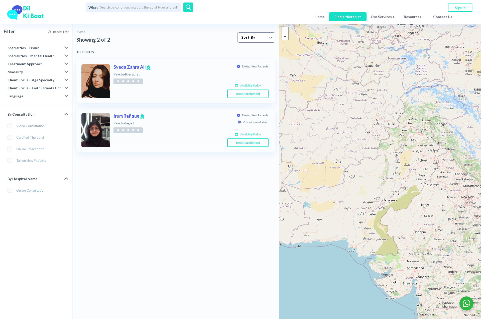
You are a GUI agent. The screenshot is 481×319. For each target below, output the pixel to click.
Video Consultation (30, 126)
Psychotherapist (126, 74)
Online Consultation (30, 190)
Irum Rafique (128, 116)
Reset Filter (61, 32)
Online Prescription (30, 149)
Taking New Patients (31, 160)
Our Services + (383, 17)
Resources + (414, 17)
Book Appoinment (248, 94)
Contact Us (442, 17)
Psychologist (123, 123)
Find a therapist (347, 17)
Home (320, 17)
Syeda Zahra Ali (132, 67)
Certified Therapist (30, 137)
